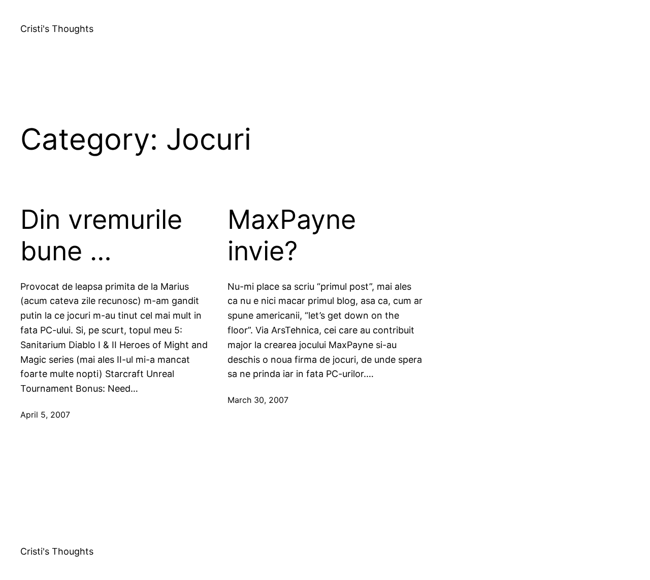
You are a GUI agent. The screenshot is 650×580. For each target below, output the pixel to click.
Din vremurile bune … (101, 235)
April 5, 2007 (45, 415)
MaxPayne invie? (292, 235)
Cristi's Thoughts (56, 28)
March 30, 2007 (258, 400)
